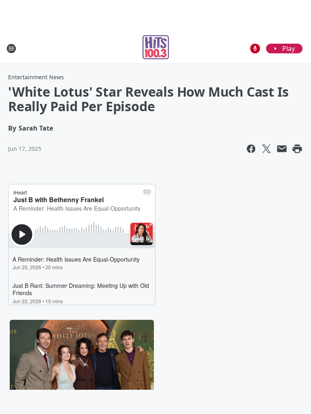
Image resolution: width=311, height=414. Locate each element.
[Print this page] (297, 148)
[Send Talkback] (255, 48)
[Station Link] (156, 48)
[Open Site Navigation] (11, 48)
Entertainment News (36, 77)
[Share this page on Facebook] (251, 148)
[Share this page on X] (266, 148)
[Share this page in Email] (282, 148)
